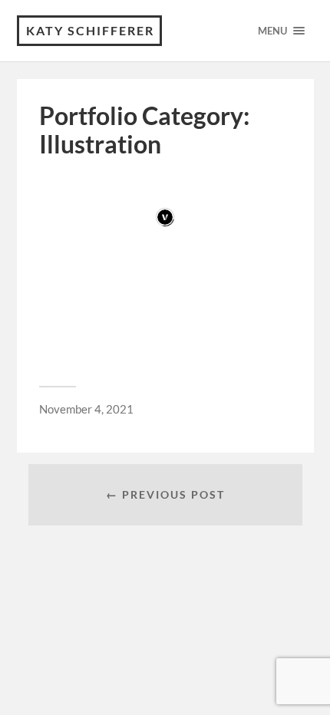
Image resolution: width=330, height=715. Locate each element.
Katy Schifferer (90, 30)
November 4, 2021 (86, 409)
